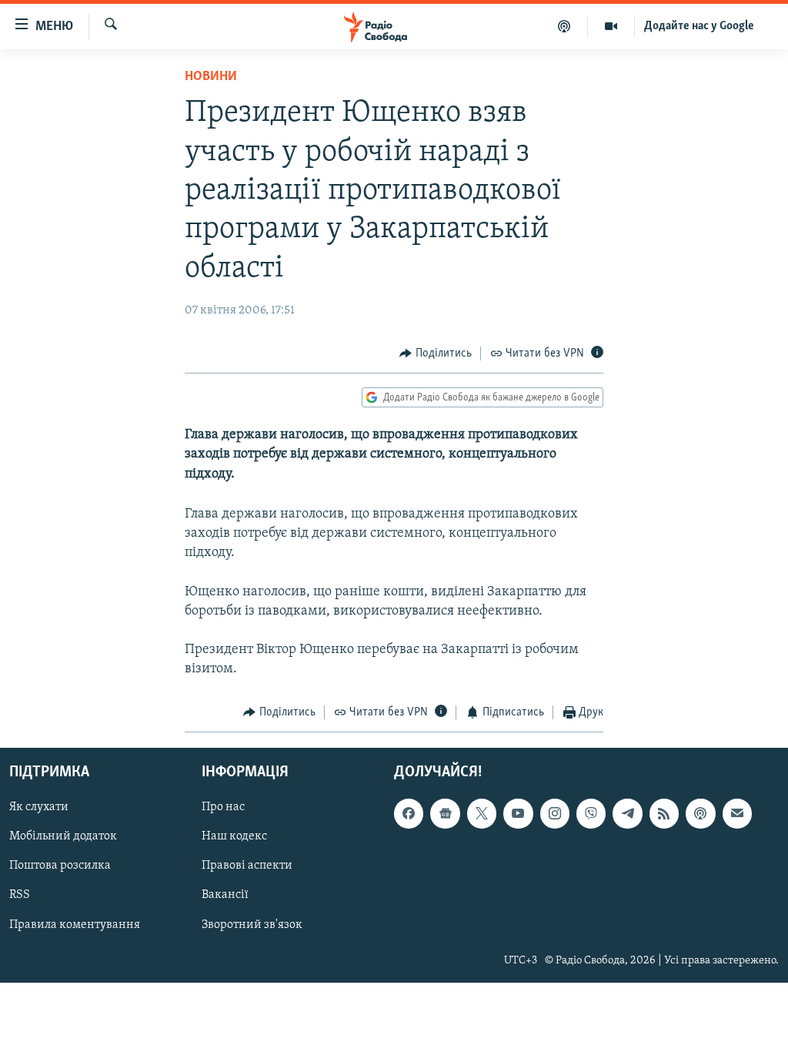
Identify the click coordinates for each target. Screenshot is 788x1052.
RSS (19, 895)
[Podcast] (700, 813)
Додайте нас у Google (699, 26)
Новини (211, 77)
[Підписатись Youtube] (518, 813)
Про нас (223, 807)
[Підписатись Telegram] (627, 813)
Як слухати (38, 807)
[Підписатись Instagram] (554, 813)
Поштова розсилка (60, 865)
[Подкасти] (564, 26)
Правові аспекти (247, 865)
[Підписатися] (737, 813)
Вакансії (225, 895)
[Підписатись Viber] (591, 813)
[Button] (435, 353)
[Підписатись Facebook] (408, 813)
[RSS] (664, 813)
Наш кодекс (234, 836)
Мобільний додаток (63, 836)
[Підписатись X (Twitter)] (481, 813)
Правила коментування (74, 925)
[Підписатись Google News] (444, 813)
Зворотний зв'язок (252, 925)
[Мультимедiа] (611, 26)
